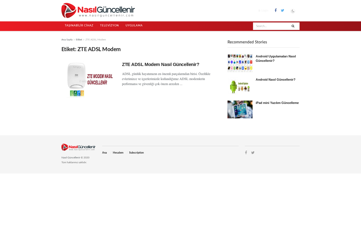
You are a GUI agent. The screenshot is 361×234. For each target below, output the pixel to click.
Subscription (136, 152)
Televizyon (109, 25)
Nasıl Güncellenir (70, 157)
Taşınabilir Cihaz (79, 25)
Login (264, 10)
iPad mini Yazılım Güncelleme (277, 103)
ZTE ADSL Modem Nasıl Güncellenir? (160, 64)
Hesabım (118, 152)
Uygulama (134, 25)
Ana (104, 152)
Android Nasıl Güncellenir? (275, 79)
